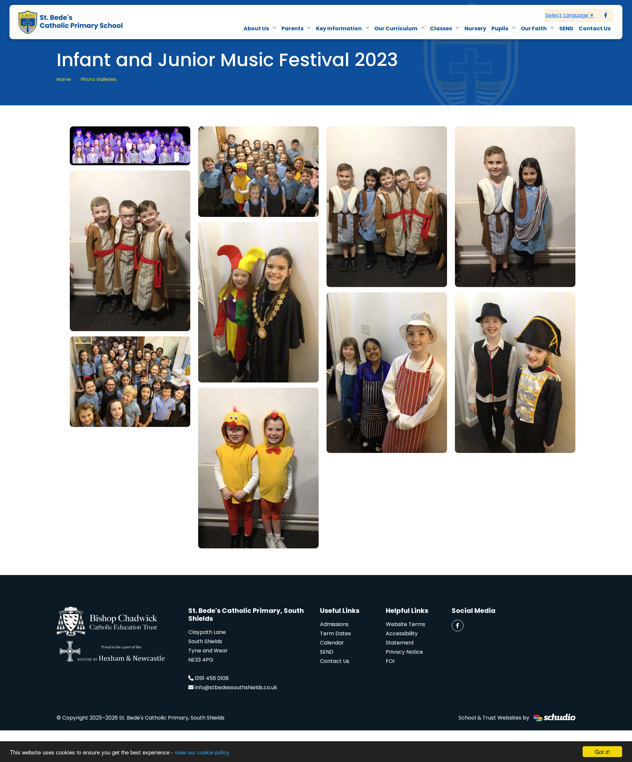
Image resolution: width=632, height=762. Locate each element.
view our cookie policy (202, 752)
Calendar (332, 642)
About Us (257, 28)
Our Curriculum (396, 28)
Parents (292, 28)
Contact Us (595, 28)
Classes (441, 28)
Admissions (334, 624)
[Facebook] (605, 15)
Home (64, 79)
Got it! (602, 752)
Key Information (339, 28)
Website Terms (405, 624)
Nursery (475, 28)
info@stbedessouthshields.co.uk (236, 687)
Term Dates (335, 633)
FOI (390, 661)
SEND (566, 28)
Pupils (500, 28)
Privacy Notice (404, 652)
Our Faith (534, 28)
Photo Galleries (99, 79)
